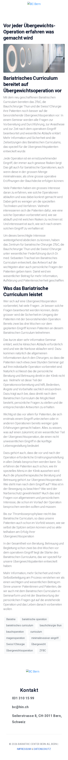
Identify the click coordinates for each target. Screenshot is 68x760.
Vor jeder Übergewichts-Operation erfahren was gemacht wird (29, 32)
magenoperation (15, 638)
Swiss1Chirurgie (15, 644)
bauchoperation (15, 632)
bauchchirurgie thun (51, 625)
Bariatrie (11, 619)
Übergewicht (38, 644)
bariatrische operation (34, 619)
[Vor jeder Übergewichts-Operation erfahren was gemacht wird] (34, 58)
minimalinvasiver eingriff (45, 638)
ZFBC (42, 651)
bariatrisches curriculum (19, 625)
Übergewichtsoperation (19, 651)
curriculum (36, 632)
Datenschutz (42, 749)
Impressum (24, 749)
